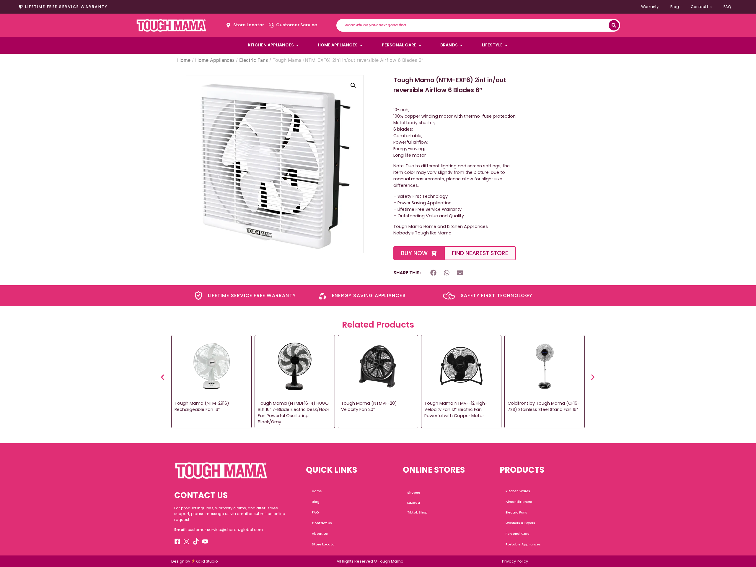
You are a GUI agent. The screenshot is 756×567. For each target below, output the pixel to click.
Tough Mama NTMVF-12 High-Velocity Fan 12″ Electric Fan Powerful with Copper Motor (455, 409)
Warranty (650, 6)
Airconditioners (519, 501)
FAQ (727, 6)
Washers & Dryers (520, 523)
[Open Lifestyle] (506, 45)
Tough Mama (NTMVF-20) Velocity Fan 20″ (369, 406)
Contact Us (701, 6)
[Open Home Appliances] (361, 45)
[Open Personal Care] (420, 45)
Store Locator (324, 544)
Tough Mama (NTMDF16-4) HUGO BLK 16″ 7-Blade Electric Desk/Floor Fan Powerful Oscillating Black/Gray (293, 412)
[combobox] (475, 25)
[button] (353, 85)
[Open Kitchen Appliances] (297, 45)
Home (183, 60)
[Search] (614, 25)
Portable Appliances (523, 544)
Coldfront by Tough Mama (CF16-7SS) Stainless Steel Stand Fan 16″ (544, 406)
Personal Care (517, 533)
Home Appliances (214, 60)
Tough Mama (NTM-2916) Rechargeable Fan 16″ (202, 406)
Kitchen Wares (518, 491)
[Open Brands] (461, 45)
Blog (674, 6)
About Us (320, 533)
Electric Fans (253, 60)
